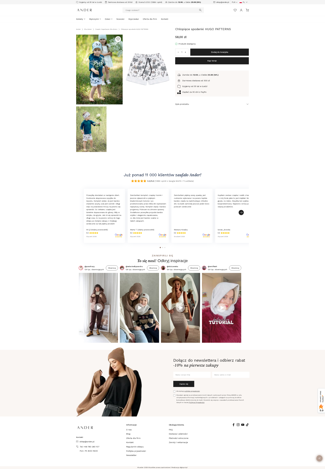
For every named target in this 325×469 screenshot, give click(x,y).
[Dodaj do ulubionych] (118, 39)
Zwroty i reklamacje (178, 442)
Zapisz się (183, 384)
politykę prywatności (192, 391)
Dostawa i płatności (178, 434)
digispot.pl (184, 467)
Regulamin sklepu (135, 446)
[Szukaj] (200, 10)
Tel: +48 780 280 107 (89, 446)
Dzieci (107, 19)
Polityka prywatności (136, 451)
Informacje (131, 425)
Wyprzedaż (133, 19)
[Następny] (241, 212)
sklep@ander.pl (222, 2)
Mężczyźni (94, 19)
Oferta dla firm (150, 19)
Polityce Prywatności (197, 402)
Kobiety (79, 19)
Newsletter (131, 455)
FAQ (171, 429)
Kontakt (164, 19)
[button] (243, 2)
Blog (128, 434)
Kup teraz (212, 61)
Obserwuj (112, 268)
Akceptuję (188, 391)
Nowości (120, 19)
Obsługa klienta (176, 425)
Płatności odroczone (178, 438)
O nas (129, 429)
